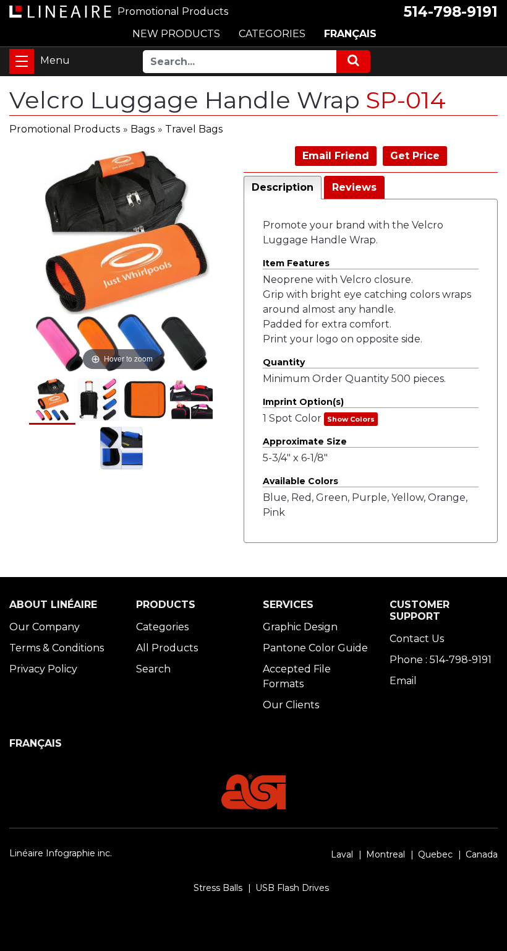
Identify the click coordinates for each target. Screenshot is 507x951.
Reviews (354, 187)
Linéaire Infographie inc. (60, 853)
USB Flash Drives (292, 887)
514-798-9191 (451, 11)
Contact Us (417, 639)
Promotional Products (64, 129)
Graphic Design (300, 627)
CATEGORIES (272, 34)
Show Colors (351, 419)
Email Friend (335, 156)
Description (282, 187)
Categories (162, 627)
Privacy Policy (43, 669)
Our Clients (291, 705)
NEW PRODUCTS (176, 34)
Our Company (44, 627)
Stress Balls (218, 887)
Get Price (415, 156)
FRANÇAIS (350, 34)
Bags (142, 129)
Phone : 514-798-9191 (441, 660)
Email (403, 681)
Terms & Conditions (56, 648)
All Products (167, 648)
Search (153, 669)
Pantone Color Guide (315, 648)
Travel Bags (194, 129)
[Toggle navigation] (21, 61)
